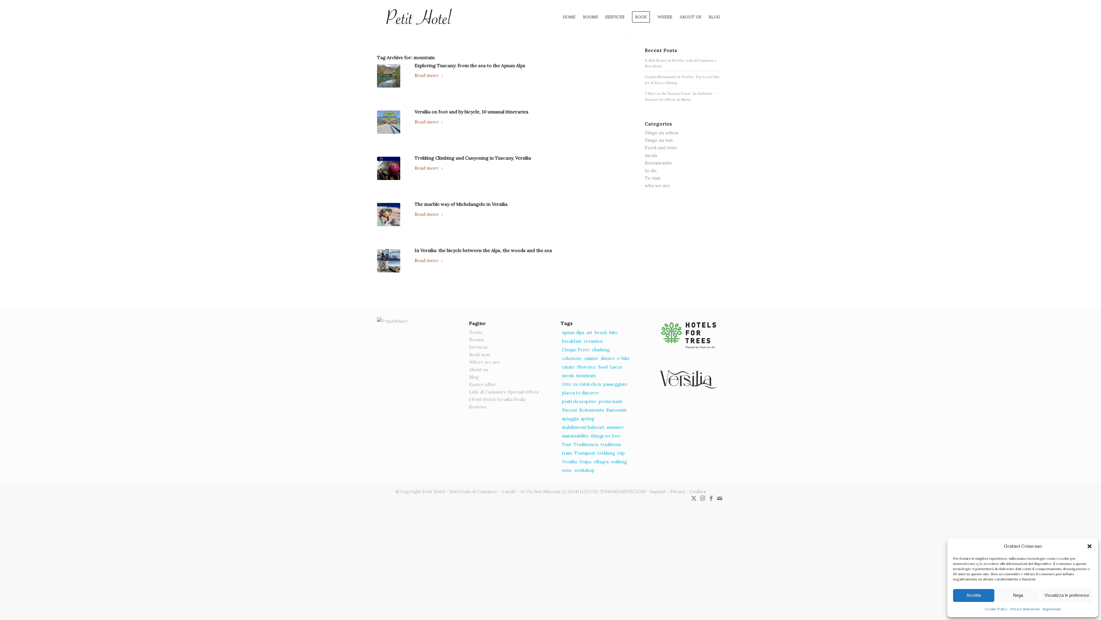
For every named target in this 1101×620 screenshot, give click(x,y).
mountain (586, 375)
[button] (1089, 546)
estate (568, 367)
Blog (474, 377)
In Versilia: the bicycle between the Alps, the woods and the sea (483, 250)
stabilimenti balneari (583, 427)
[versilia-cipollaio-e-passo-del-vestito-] (388, 260)
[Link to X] (694, 498)
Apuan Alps (573, 332)
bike (613, 332)
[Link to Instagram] (702, 498)
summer (615, 427)
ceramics (593, 341)
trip (621, 453)
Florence (586, 367)
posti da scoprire (579, 401)
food (603, 367)
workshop (584, 470)
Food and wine (661, 147)
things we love (606, 436)
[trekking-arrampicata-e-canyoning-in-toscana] (388, 168)
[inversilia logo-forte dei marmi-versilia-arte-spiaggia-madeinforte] (388, 122)
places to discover (580, 393)
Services (478, 347)
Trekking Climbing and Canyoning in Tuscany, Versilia (473, 158)
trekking (606, 453)
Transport (584, 453)
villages (601, 461)
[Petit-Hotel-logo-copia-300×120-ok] (418, 17)
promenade (611, 401)
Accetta (974, 595)
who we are (657, 185)
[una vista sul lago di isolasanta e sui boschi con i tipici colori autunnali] (388, 76)
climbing (601, 349)
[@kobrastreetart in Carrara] (388, 214)
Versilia (569, 461)
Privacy (677, 491)
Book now (480, 354)
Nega (1018, 595)
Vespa (585, 461)
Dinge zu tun (659, 140)
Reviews (478, 407)
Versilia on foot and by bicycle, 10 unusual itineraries (471, 112)
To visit (653, 178)
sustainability (575, 436)
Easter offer (482, 384)
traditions (611, 444)
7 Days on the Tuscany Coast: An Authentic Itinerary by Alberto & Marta (679, 96)
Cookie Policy (996, 609)
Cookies (698, 491)
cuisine (591, 358)
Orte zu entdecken (581, 384)
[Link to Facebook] (711, 498)
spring (587, 418)
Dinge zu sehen (661, 132)
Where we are (484, 362)
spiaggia (570, 418)
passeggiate (615, 384)
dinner (608, 358)
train (567, 453)
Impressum (1052, 609)
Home (476, 332)
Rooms (476, 339)
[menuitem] (569, 17)
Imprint (658, 491)
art (589, 332)
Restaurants (658, 163)
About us (478, 369)
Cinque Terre (575, 349)
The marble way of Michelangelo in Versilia (461, 204)
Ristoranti (616, 410)
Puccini (569, 410)
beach (601, 332)
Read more (427, 75)
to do (651, 170)
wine (567, 470)
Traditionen (586, 444)
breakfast (571, 341)
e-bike (623, 358)
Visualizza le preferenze (1067, 595)
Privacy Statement (1025, 609)
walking (619, 461)
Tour (566, 444)
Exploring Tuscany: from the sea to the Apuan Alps (470, 65)
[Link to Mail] (719, 498)
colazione (572, 358)
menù (651, 155)
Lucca (616, 367)
